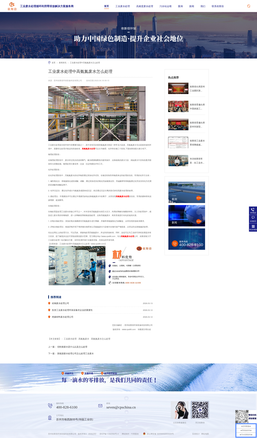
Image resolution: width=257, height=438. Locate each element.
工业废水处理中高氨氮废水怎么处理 (85, 62)
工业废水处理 (122, 6)
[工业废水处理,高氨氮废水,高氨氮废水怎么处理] (12, 6)
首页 (106, 6)
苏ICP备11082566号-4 (109, 433)
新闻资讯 (63, 62)
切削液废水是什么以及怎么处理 (72, 346)
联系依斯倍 (218, 6)
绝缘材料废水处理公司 (62, 316)
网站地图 (205, 433)
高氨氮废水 (84, 338)
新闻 (191, 6)
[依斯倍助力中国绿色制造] (128, 57)
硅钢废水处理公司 (60, 303)
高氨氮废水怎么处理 (100, 338)
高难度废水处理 (144, 6)
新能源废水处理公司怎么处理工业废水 (75, 353)
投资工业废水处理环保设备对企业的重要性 (72, 310)
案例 (180, 6)
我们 (203, 6)
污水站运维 (166, 6)
